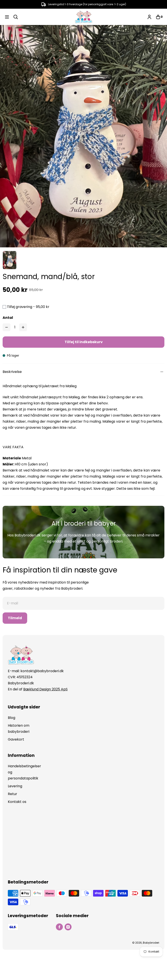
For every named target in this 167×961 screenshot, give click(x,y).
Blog (11, 717)
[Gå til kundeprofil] (149, 17)
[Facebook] (59, 926)
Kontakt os (17, 801)
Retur (12, 793)
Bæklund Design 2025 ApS (45, 689)
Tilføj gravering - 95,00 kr (28, 306)
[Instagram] (68, 926)
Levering (15, 786)
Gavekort (16, 739)
